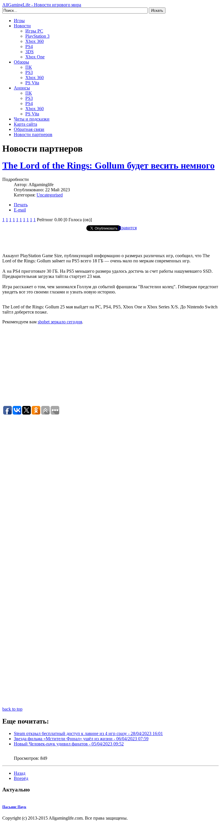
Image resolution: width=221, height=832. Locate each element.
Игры (19, 20)
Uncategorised (50, 194)
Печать (21, 204)
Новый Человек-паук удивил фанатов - (69, 743)
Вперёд (21, 778)
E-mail (20, 209)
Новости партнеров (33, 134)
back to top (12, 709)
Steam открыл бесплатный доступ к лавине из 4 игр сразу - (88, 733)
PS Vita (32, 82)
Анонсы (22, 87)
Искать (157, 10)
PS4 (29, 46)
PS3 (29, 72)
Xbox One (35, 56)
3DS (29, 51)
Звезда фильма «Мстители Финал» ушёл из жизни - (81, 738)
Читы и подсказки (31, 119)
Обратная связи (29, 129)
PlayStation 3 (37, 36)
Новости (22, 25)
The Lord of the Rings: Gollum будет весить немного (108, 165)
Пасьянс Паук (14, 807)
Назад (19, 773)
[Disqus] (110, 487)
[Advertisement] (110, 240)
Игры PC (34, 30)
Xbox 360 (34, 41)
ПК (28, 67)
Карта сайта (25, 124)
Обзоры (21, 62)
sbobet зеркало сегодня (60, 321)
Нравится (127, 227)
